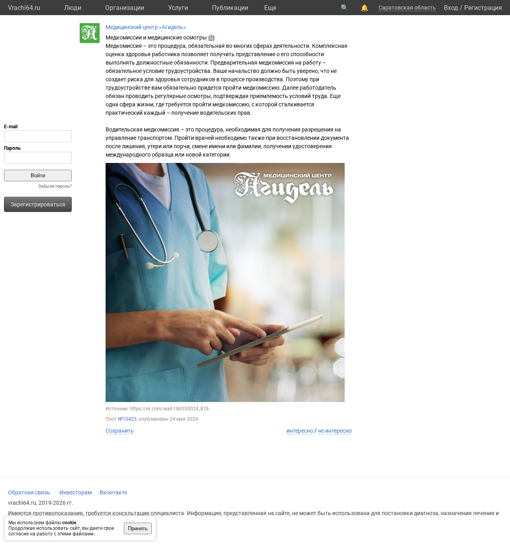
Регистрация (483, 8)
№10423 (127, 419)
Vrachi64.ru (24, 8)
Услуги (178, 8)
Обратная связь (29, 492)
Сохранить (120, 430)
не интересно (335, 430)
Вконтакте (113, 492)
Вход (451, 8)
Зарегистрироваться (38, 204)
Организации (124, 8)
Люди (72, 8)
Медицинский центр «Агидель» (146, 27)
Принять (138, 528)
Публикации (230, 8)
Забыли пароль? (55, 186)
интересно (299, 430)
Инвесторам (75, 492)
